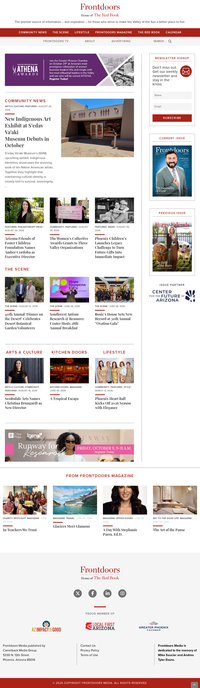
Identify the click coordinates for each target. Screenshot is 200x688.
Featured (31, 106)
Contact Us (88, 645)
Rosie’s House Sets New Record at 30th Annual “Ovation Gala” (113, 319)
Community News (33, 32)
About (90, 41)
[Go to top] (194, 685)
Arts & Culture (14, 106)
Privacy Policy (89, 650)
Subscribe (172, 118)
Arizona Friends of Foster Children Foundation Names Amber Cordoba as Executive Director (20, 248)
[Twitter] (78, 593)
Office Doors (124, 518)
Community (57, 227)
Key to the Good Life (166, 518)
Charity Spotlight (14, 518)
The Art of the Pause (169, 530)
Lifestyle (82, 32)
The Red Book (149, 32)
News (111, 227)
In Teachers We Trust (20, 530)
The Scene (61, 32)
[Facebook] (92, 593)
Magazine (76, 387)
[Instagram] (122, 593)
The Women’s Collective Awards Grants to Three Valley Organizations (69, 243)
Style (127, 387)
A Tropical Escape (64, 399)
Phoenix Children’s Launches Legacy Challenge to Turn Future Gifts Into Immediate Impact (110, 248)
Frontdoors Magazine (113, 32)
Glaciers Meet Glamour (71, 527)
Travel (70, 518)
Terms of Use (89, 655)
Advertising (121, 41)
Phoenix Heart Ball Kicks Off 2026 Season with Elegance (113, 403)
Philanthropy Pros (30, 227)
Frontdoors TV (56, 41)
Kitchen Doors (59, 387)
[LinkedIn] (107, 593)
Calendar (173, 32)
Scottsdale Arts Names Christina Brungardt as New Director (23, 403)
